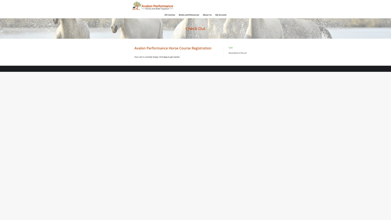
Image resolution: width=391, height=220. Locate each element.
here (165, 57)
